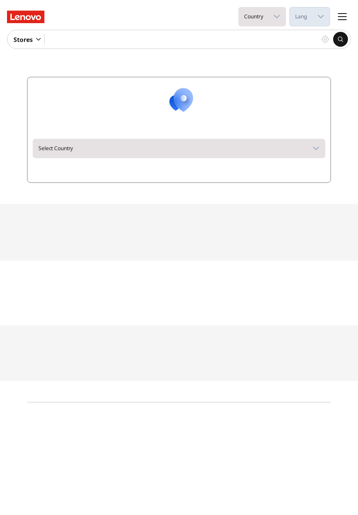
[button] (277, 16)
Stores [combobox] (23, 39)
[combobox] (253, 16)
